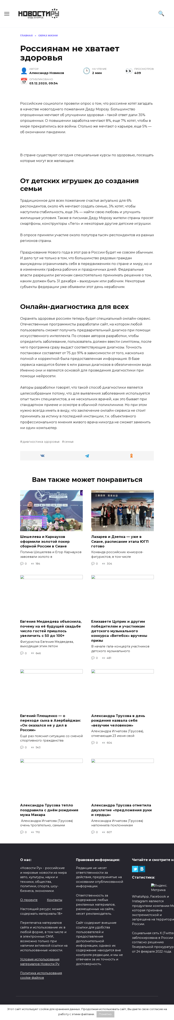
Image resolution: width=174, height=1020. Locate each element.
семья (68, 442)
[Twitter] (135, 869)
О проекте (29, 900)
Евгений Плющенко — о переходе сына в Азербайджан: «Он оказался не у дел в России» (50, 723)
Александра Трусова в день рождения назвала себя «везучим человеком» (118, 720)
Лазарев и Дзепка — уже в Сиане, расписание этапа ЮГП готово (120, 541)
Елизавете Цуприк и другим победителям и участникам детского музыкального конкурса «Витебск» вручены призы (119, 631)
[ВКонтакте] (142, 869)
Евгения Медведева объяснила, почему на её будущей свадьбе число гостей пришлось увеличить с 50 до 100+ (50, 629)
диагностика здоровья (40, 442)
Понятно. (105, 1014)
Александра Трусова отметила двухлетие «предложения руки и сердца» (121, 810)
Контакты (54, 900)
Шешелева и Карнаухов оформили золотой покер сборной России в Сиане (45, 541)
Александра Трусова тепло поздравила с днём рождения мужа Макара (49, 810)
